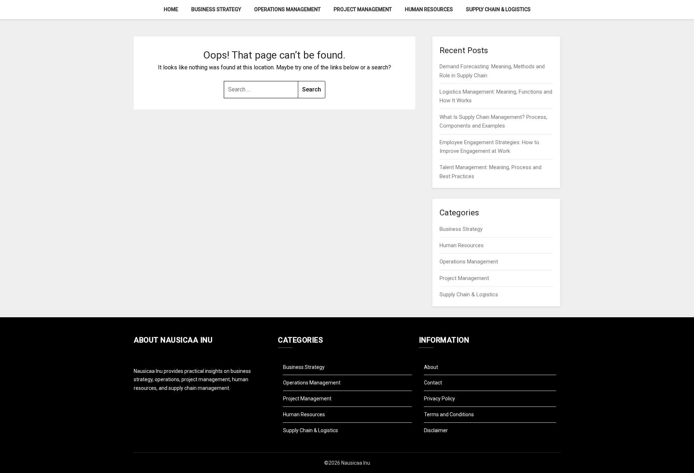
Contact (433, 383)
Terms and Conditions (449, 414)
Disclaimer (436, 430)
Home (171, 9)
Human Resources (429, 9)
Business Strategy (216, 9)
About (431, 367)
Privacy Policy (439, 398)
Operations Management (287, 9)
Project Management (363, 9)
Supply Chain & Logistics (498, 9)
